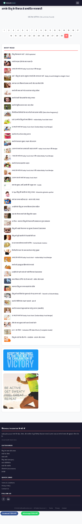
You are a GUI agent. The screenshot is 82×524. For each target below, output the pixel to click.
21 (25, 36)
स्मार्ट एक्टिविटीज (6, 463)
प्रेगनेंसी (3, 472)
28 (57, 36)
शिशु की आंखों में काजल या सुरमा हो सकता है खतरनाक (29, 228)
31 (71, 36)
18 (11, 36)
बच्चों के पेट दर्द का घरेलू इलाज (21, 134)
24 (39, 36)
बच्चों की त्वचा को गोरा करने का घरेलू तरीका (26, 91)
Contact (64, 508)
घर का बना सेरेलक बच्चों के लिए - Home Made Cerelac (29, 243)
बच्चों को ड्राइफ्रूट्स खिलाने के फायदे (23, 265)
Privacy (57, 508)
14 (64, 30)
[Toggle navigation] (78, 3)
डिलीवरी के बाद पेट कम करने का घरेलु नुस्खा (25, 250)
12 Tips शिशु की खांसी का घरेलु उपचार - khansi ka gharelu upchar (33, 192)
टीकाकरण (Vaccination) (9, 469)
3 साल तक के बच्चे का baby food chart (24, 178)
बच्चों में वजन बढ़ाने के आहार (20, 163)
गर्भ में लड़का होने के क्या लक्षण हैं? (22, 62)
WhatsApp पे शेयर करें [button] (30, 513)
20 (20, 36)
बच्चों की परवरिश (6, 466)
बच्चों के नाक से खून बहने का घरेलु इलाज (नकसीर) (28, 308)
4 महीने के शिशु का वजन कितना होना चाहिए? (26, 207)
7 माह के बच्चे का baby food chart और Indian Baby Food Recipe (32, 156)
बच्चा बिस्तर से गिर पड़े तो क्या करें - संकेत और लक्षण (28, 279)
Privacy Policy (6, 486)
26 (48, 36)
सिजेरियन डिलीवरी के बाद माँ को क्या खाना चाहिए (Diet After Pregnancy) (35, 112)
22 (29, 36)
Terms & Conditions (8, 483)
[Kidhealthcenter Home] (9, 3)
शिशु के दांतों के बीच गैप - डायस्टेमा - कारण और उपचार (28, 337)
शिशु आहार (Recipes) (8, 460)
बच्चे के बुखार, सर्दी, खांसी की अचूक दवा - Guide (26, 185)
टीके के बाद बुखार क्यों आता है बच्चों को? (24, 323)
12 (55, 30)
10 (45, 30)
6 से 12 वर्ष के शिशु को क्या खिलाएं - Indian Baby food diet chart (32, 120)
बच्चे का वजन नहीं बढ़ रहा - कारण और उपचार (26, 199)
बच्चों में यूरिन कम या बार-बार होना (22, 105)
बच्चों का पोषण (6, 454)
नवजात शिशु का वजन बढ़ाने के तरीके (23, 287)
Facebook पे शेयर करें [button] (9, 513)
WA (8, 499)
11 (50, 30)
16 (73, 30)
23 (34, 36)
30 (66, 36)
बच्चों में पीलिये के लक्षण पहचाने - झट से (24, 301)
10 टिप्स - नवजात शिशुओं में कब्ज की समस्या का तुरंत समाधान (31, 221)
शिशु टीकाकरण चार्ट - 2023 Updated (23, 54)
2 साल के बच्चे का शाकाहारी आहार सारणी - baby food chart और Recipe (34, 149)
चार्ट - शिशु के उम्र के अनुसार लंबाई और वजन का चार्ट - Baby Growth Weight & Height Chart (41, 76)
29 (62, 36)
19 (15, 36)
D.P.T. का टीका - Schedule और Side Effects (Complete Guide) (32, 330)
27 (52, 36)
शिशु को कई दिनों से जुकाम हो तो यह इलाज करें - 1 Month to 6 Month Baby (35, 294)
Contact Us (5, 489)
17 (77, 30)
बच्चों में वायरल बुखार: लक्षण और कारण (24, 141)
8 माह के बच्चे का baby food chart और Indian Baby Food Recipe (32, 170)
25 (43, 36)
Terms (51, 508)
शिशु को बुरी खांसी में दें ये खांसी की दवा (24, 236)
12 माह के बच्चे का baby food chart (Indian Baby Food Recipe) (32, 127)
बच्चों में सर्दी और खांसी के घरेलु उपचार (23, 98)
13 (59, 30)
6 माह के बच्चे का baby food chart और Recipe (26, 69)
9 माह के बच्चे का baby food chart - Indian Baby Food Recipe (32, 258)
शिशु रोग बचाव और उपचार (9, 451)
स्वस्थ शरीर (5, 457)
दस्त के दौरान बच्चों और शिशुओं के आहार (24, 214)
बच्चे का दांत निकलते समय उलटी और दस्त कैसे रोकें (28, 83)
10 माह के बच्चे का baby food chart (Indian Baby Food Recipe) (32, 316)
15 (68, 30)
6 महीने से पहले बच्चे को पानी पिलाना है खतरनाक (27, 272)
